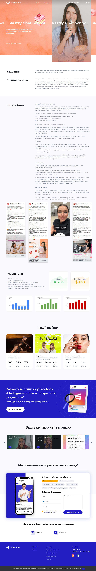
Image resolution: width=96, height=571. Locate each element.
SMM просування (51, 553)
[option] (20, 441)
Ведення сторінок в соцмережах (53, 484)
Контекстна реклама (66, 481)
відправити (71, 512)
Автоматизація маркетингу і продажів (55, 488)
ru (89, 3)
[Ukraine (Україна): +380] (44, 502)
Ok (83, 568)
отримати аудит (15, 409)
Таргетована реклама (50, 481)
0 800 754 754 (74, 3)
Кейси (38, 3)
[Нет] (94, 567)
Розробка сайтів (72, 484)
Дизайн (72, 488)
